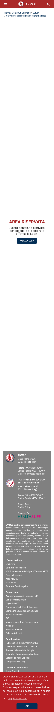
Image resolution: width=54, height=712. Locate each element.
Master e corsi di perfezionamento (22, 622)
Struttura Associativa (16, 568)
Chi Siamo (10, 564)
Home (7, 13)
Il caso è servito (13, 671)
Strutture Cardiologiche (17, 586)
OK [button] (27, 706)
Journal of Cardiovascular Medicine (22, 654)
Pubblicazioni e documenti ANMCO (22, 643)
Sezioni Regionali (14, 575)
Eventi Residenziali (14, 614)
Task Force (11, 582)
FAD (7, 618)
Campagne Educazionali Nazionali (22, 611)
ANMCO (27, 4)
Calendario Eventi (14, 633)
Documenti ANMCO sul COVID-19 (21, 646)
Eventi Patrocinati (14, 629)
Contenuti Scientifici (21, 13)
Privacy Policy (24, 504)
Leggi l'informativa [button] (17, 698)
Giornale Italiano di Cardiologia (20, 650)
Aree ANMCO (12, 579)
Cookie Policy (24, 507)
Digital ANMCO (13, 603)
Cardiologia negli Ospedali (18, 658)
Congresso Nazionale (16, 600)
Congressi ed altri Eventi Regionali (22, 607)
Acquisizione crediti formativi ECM (22, 596)
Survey (35, 13)
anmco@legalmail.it (36, 474)
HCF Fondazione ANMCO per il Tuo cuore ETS (27, 571)
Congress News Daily (15, 661)
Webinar (10, 626)
